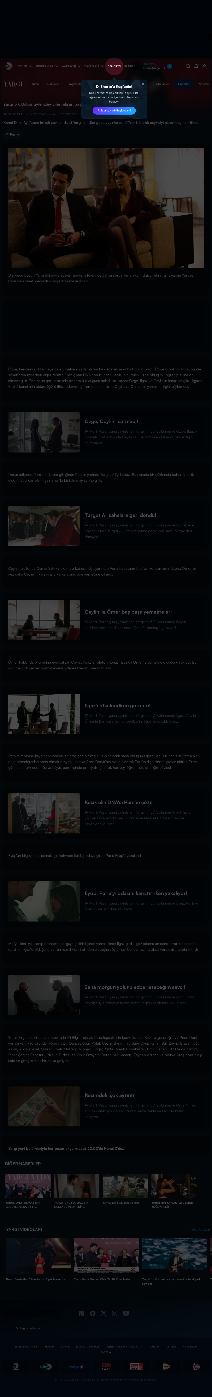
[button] (143, 84)
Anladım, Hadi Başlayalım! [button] (114, 110)
